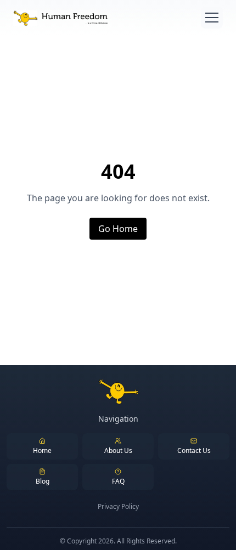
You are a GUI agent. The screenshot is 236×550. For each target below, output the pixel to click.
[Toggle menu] (212, 18)
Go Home (118, 229)
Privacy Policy (118, 506)
